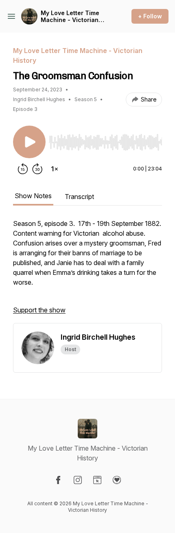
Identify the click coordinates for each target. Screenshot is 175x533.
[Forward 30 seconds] (37, 169)
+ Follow (150, 16)
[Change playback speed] (54, 169)
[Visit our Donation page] (117, 480)
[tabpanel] (87, 271)
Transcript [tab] (79, 196)
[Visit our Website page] (97, 480)
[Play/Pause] (29, 142)
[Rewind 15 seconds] (22, 169)
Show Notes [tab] (33, 196)
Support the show (39, 310)
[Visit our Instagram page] (78, 480)
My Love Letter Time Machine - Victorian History (70, 16)
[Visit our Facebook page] (58, 480)
